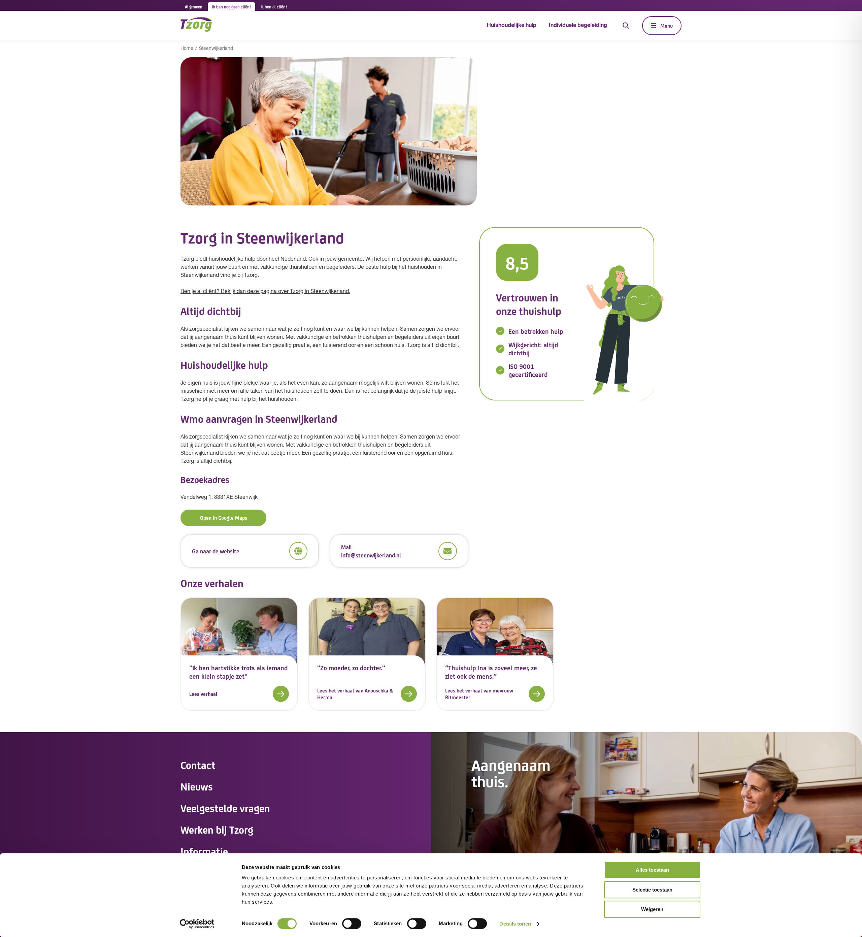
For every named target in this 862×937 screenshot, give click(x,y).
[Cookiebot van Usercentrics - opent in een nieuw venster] (197, 924)
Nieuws (196, 786)
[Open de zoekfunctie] (626, 26)
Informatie (204, 850)
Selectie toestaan (652, 890)
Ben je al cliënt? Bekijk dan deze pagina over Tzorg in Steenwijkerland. (265, 291)
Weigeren (652, 909)
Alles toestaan (652, 870)
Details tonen (515, 924)
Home (186, 48)
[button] (239, 694)
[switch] (351, 923)
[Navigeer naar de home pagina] (196, 25)
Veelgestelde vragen (225, 807)
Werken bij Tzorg (216, 829)
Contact (198, 764)
